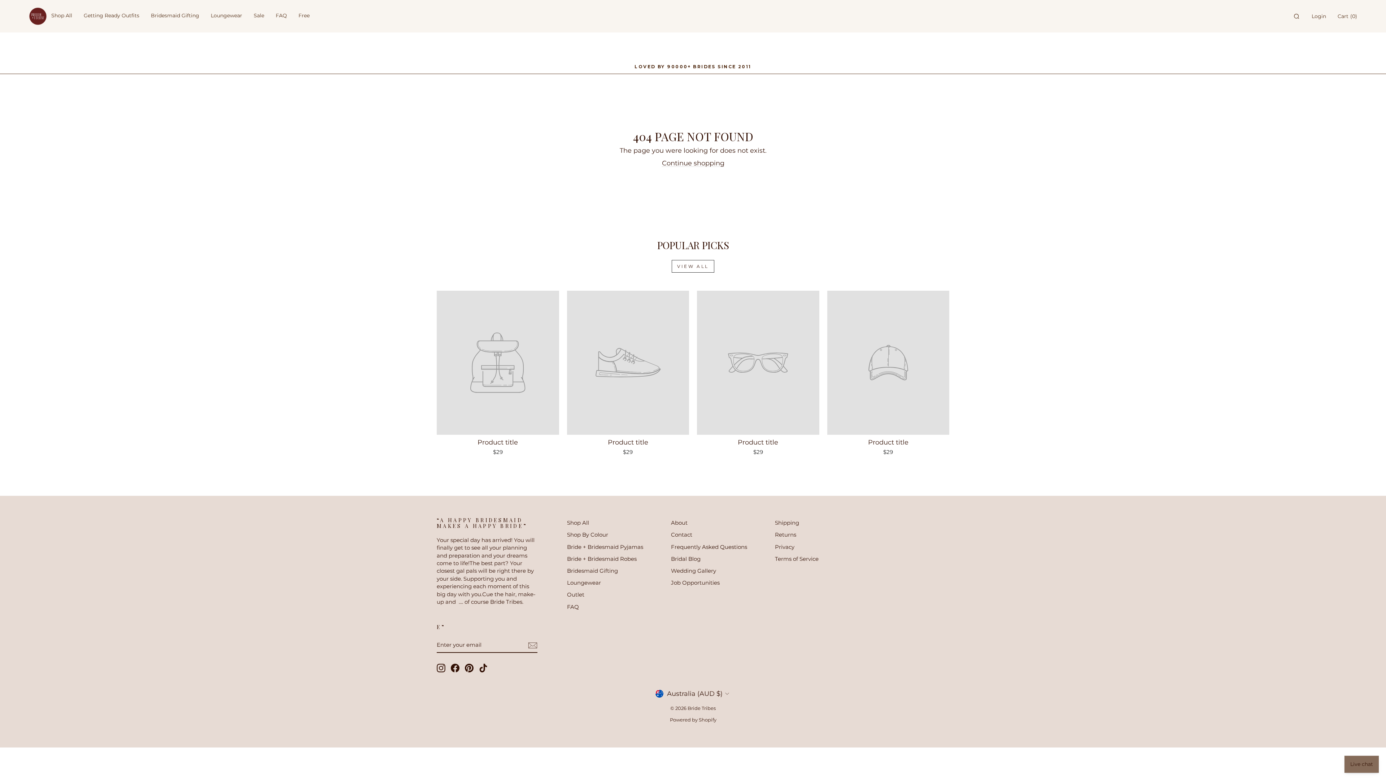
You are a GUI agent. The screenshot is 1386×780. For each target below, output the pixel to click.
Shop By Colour (587, 534)
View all (693, 266)
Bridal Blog (686, 558)
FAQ (573, 606)
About (679, 522)
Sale (259, 15)
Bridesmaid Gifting (592, 570)
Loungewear (584, 582)
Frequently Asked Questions (709, 546)
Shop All (578, 522)
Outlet (575, 594)
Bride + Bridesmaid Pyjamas (605, 546)
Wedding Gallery (693, 570)
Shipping (787, 522)
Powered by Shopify (693, 720)
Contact (681, 534)
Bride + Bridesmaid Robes (602, 558)
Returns (785, 534)
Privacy (784, 546)
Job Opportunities (695, 582)
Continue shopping (693, 163)
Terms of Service (797, 558)
